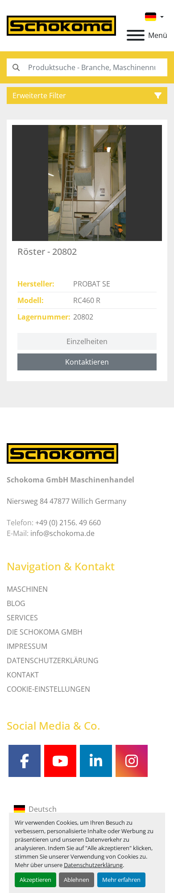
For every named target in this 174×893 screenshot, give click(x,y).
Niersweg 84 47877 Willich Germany (66, 501)
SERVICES (22, 618)
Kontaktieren (87, 362)
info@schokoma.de (62, 533)
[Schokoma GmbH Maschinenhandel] (62, 453)
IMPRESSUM (27, 646)
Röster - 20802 (47, 251)
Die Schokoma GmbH (45, 632)
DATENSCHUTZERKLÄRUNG (53, 660)
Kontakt (23, 675)
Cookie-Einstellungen (48, 689)
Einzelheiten (87, 341)
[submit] (16, 67)
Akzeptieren (35, 880)
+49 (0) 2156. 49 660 (68, 522)
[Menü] (136, 35)
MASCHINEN (27, 589)
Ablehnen (76, 880)
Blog (16, 603)
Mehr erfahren (121, 880)
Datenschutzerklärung (93, 865)
